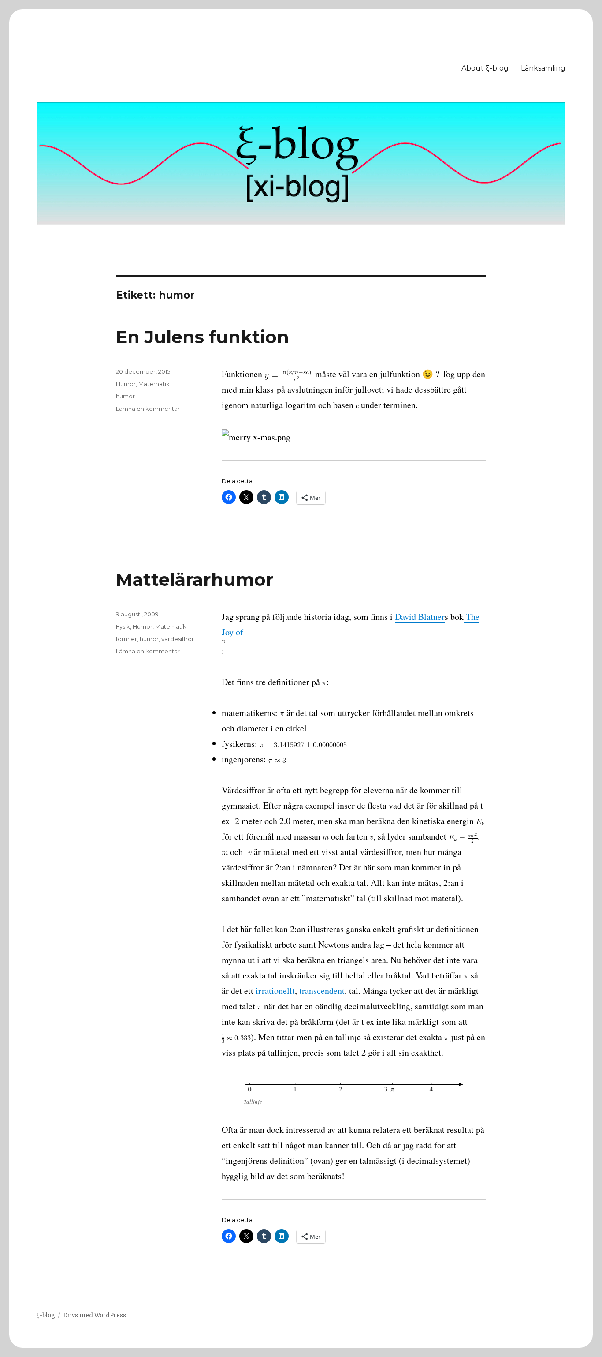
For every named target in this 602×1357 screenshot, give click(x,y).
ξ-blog (46, 1315)
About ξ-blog (485, 68)
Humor (126, 383)
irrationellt (275, 991)
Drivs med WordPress (94, 1315)
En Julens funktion (202, 337)
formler (126, 638)
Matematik (154, 383)
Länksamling (543, 68)
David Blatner (420, 616)
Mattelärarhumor (195, 579)
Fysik (123, 626)
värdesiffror (177, 638)
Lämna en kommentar (148, 408)
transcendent (322, 991)
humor (125, 396)
